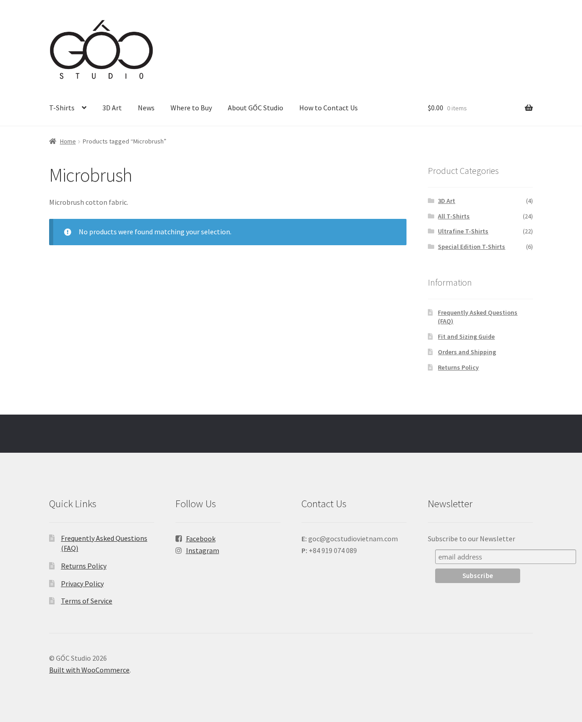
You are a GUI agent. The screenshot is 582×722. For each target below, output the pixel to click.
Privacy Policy (82, 583)
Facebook (201, 538)
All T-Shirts (454, 216)
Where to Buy (191, 107)
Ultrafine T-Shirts (463, 231)
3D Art (112, 107)
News (146, 107)
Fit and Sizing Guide (466, 336)
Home (68, 141)
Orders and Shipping (467, 352)
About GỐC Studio (255, 107)
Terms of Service (86, 600)
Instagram (202, 550)
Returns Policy (458, 367)
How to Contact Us (328, 107)
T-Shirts (62, 107)
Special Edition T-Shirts (471, 246)
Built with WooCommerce (89, 669)
